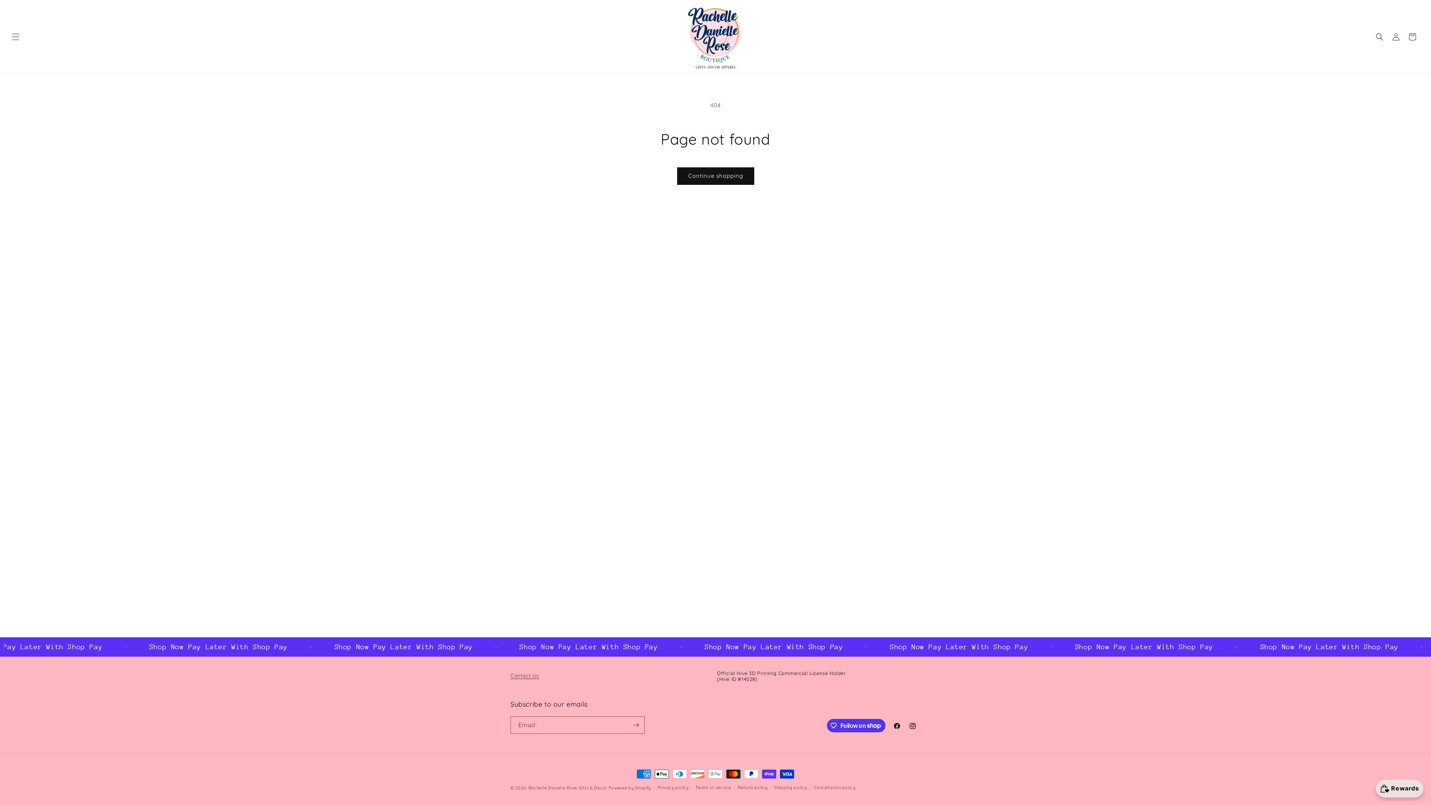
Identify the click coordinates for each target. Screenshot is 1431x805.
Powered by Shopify (630, 787)
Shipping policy (790, 787)
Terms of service (713, 787)
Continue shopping (715, 175)
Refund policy (752, 787)
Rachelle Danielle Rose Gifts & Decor (567, 787)
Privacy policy (673, 787)
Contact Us (525, 675)
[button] (15, 37)
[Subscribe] (636, 725)
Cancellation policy (834, 787)
